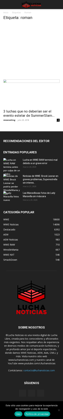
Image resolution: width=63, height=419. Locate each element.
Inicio (5, 12)
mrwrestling (9, 120)
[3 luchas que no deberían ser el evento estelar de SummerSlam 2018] (31, 93)
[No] (58, 410)
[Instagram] (31, 393)
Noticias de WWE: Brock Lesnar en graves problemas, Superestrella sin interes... (40, 179)
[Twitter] (40, 393)
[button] (5, 4)
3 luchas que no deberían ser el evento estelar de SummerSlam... (29, 113)
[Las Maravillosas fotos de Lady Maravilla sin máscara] (11, 197)
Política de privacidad (37, 414)
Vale (18, 414)
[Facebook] (22, 393)
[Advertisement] (31, 51)
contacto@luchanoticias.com (39, 370)
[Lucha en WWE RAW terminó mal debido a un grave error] (11, 167)
